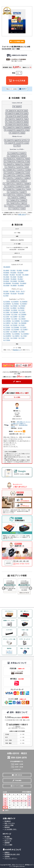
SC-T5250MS (17, 189)
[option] (9, 585)
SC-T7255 (12, 209)
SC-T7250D (25, 206)
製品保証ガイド (17, 350)
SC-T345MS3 (22, 181)
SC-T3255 (26, 172)
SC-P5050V (17, 159)
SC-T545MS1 (21, 197)
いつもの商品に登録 (17, 42)
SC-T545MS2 (11, 200)
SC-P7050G (8, 161)
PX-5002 (17, 111)
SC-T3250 (7, 172)
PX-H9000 (21, 133)
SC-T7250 (16, 206)
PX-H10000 (8, 130)
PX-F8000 (16, 127)
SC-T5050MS (25, 184)
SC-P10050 (11, 153)
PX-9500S (9, 125)
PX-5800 (24, 111)
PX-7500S (24, 119)
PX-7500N (16, 119)
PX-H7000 (25, 130)
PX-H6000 (17, 130)
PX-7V (27, 140)
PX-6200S (24, 113)
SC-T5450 (17, 195)
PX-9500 (16, 122)
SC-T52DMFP (21, 192)
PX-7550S (9, 122)
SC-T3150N (26, 170)
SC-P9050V (25, 164)
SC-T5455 (11, 197)
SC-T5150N (17, 186)
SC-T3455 (7, 178)
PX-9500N (24, 122)
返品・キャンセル (10, 823)
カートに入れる (19, 80)
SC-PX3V (17, 146)
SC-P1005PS (21, 153)
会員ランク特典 (9, 825)
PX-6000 (8, 113)
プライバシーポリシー (11, 858)
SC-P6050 (26, 159)
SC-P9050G (16, 164)
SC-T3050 (25, 167)
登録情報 (7, 842)
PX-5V (21, 140)
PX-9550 (17, 125)
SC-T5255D (11, 192)
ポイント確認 (8, 845)
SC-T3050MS (8, 170)
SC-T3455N (15, 178)
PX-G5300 (25, 143)
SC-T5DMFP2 (12, 203)
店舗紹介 (7, 852)
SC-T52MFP (8, 195)
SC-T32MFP (8, 175)
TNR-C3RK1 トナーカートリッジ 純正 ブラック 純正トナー (21, 422)
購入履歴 (7, 836)
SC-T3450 (17, 175)
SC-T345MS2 (11, 181)
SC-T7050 (8, 206)
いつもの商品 (8, 838)
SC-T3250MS (17, 172)
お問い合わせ (22, 214)
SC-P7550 (26, 161)
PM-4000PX (17, 107)
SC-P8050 (7, 164)
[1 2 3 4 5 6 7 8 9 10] (19, 73)
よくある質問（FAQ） (11, 829)
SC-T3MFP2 (8, 184)
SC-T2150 (17, 167)
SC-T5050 (16, 184)
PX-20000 (9, 111)
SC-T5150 (8, 186)
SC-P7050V (17, 161)
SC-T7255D (21, 209)
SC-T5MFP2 (22, 203)
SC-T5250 (25, 186)
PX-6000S (16, 113)
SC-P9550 (8, 167)
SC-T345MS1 (25, 178)
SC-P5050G (8, 159)
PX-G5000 (8, 143)
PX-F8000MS (25, 127)
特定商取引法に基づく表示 (12, 854)
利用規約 (7, 856)
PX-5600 (14, 140)
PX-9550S (24, 125)
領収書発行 (8, 821)
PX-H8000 (13, 133)
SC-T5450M (26, 195)
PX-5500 (7, 140)
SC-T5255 (26, 189)
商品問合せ (24, 89)
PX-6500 (17, 116)
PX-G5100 (17, 143)
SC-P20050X (12, 156)
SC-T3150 (17, 170)
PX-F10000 (7, 127)
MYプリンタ (8, 841)
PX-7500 (8, 119)
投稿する (18, 381)
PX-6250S (9, 116)
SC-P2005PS (22, 156)
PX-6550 (24, 116)
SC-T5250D (7, 189)
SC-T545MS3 (22, 200)
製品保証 (7, 827)
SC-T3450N (25, 175)
